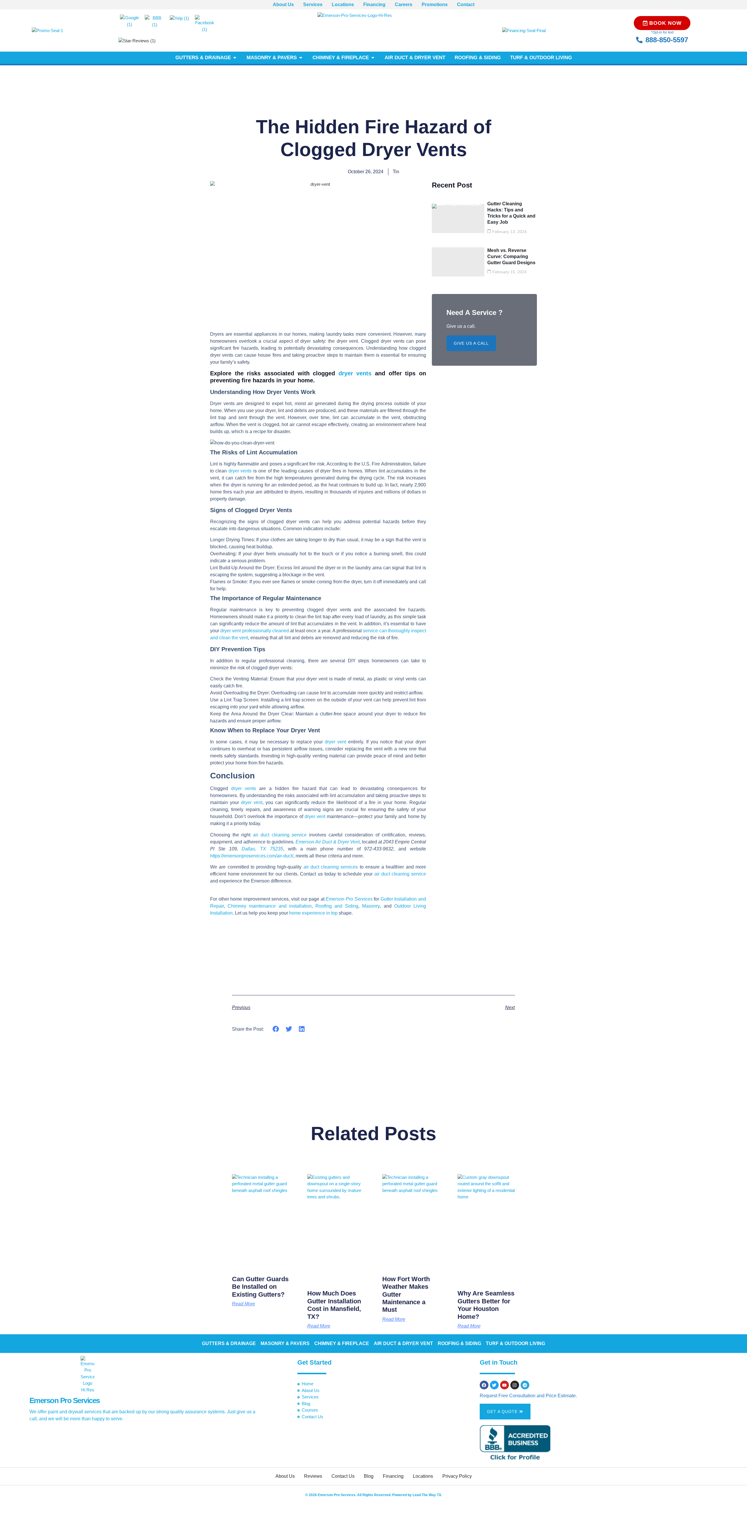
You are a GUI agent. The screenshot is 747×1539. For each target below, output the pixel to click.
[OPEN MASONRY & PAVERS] (300, 58)
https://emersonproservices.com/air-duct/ (251, 855)
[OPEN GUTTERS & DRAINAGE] (234, 58)
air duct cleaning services (330, 866)
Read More (243, 1304)
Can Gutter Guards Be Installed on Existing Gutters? (260, 1286)
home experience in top (313, 913)
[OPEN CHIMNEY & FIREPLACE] (372, 58)
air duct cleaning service (280, 834)
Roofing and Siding (336, 906)
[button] (276, 1029)
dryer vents (355, 373)
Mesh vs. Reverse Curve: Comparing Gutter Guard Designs (511, 256)
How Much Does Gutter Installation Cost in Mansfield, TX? (334, 1305)
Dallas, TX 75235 (262, 848)
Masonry (371, 906)
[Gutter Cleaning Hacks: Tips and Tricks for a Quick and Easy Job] (458, 218)
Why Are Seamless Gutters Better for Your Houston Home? (486, 1305)
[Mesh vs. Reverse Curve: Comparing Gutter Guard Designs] (458, 261)
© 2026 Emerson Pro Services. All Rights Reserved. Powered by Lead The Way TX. (373, 1495)
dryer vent (336, 741)
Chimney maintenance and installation (270, 906)
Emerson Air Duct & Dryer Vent (327, 841)
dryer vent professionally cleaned (254, 630)
